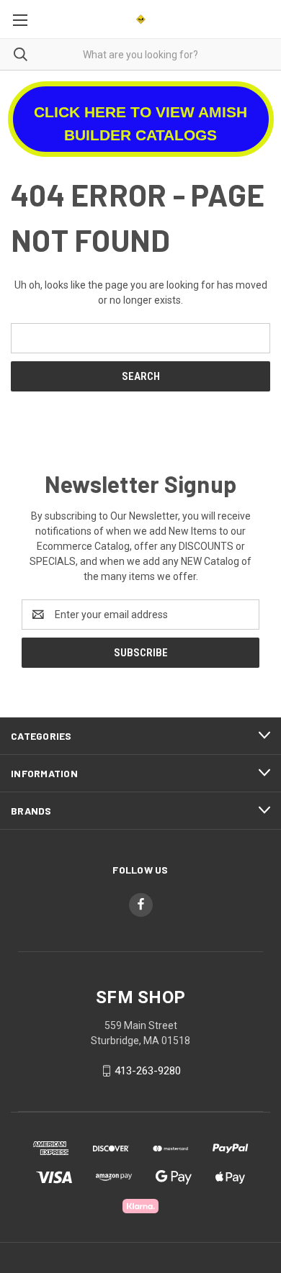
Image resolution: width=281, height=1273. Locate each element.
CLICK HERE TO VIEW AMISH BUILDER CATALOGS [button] (140, 123)
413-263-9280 (148, 1070)
